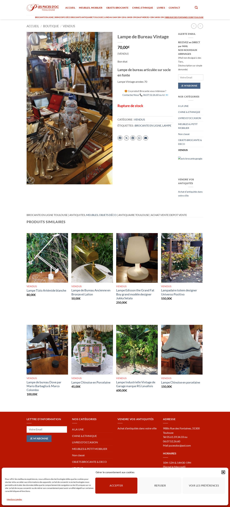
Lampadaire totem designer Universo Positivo (179, 292)
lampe (166, 125)
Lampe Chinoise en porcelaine (180, 382)
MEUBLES (92, 214)
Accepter (116, 485)
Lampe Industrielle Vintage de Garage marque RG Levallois (135, 384)
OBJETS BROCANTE (117, 7)
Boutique (51, 26)
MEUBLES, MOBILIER (90, 7)
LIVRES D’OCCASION (189, 118)
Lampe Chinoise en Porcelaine (90, 382)
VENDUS (69, 26)
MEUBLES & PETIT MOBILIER (188, 126)
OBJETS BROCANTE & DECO (190, 142)
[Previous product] (200, 26)
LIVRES (161, 7)
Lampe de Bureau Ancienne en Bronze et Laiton (90, 292)
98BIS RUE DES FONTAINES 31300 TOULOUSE (184, 17)
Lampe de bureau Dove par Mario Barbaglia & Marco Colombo (44, 386)
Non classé (183, 134)
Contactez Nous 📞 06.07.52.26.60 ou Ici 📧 (145, 94)
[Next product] (193, 26)
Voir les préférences (204, 485)
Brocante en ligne (148, 125)
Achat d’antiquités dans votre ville (137, 428)
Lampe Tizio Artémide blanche (46, 290)
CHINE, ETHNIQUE (142, 7)
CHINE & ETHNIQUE (189, 112)
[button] (223, 472)
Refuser (160, 485)
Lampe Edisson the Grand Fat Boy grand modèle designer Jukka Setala (135, 294)
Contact (174, 7)
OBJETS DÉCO (108, 214)
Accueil (33, 26)
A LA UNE (183, 106)
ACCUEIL (70, 7)
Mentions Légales (14, 499)
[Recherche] (196, 7)
